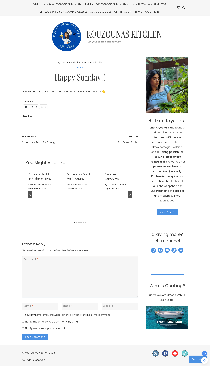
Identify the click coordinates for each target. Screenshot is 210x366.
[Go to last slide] (30, 194)
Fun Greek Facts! (128, 139)
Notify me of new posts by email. (45, 328)
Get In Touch (122, 11)
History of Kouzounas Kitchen (61, 4)
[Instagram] (155, 353)
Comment (30, 259)
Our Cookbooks (100, 11)
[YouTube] (175, 353)
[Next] (130, 194)
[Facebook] (165, 353)
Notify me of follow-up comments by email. (52, 321)
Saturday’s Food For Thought (40, 139)
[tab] (74, 222)
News (80, 68)
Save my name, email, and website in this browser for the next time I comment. (67, 314)
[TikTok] (185, 353)
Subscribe (198, 359)
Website (108, 306)
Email (67, 306)
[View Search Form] (178, 7)
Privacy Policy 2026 (146, 11)
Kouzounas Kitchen (40, 184)
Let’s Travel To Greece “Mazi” (149, 4)
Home (35, 4)
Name (28, 306)
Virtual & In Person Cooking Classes (63, 11)
